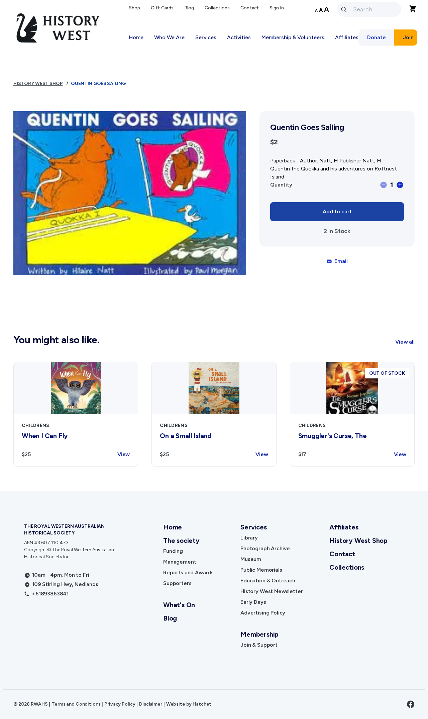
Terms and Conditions (75, 704)
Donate (376, 37)
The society (181, 540)
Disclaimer (150, 704)
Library (249, 537)
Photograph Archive (265, 548)
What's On (179, 605)
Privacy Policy (119, 704)
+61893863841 (50, 593)
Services (253, 527)
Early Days (253, 602)
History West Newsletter (271, 591)
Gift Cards (162, 8)
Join (408, 37)
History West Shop (38, 83)
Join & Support (259, 645)
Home (136, 37)
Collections (217, 8)
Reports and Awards (188, 572)
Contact (249, 8)
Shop (134, 8)
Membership (259, 634)
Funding (173, 551)
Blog (189, 8)
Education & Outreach (267, 580)
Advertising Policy (262, 612)
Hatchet (202, 704)
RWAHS (39, 704)
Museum (250, 559)
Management (179, 562)
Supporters (177, 583)
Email (340, 261)
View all (405, 342)
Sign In (277, 8)
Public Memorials (261, 570)
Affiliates (343, 527)
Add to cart (337, 211)
